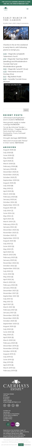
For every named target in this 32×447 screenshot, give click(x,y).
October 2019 (8, 351)
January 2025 (8, 199)
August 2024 (8, 208)
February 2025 (9, 197)
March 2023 (8, 255)
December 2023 (9, 230)
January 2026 (8, 169)
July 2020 (7, 329)
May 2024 (7, 216)
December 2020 (9, 315)
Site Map (6, 420)
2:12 (4, 59)
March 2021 (7, 307)
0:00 (5, 54)
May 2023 (7, 249)
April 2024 (7, 219)
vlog (18, 23)
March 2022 (8, 282)
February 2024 (9, 224)
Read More (27, 444)
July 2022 (7, 271)
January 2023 (8, 260)
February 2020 (9, 343)
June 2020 (7, 332)
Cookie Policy (7, 418)
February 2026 (9, 166)
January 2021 (8, 313)
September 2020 (10, 324)
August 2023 (8, 241)
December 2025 (9, 172)
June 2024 (7, 213)
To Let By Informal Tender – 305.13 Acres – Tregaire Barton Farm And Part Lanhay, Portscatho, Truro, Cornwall (15, 130)
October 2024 (8, 202)
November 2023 (9, 233)
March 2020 (8, 340)
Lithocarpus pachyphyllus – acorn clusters (14, 119)
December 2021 (9, 291)
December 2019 (9, 346)
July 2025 (7, 186)
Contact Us (6, 410)
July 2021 (6, 299)
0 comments (24, 23)
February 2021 (9, 310)
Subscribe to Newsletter (11, 414)
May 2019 (7, 362)
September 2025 (10, 180)
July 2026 (7, 153)
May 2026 (7, 158)
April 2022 (7, 279)
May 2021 (7, 302)
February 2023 (9, 257)
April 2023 (7, 252)
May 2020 (7, 335)
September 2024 (10, 205)
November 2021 (9, 293)
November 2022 (9, 263)
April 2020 (7, 337)
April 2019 (7, 365)
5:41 (4, 77)
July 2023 (7, 244)
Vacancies (6, 412)
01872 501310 (7, 400)
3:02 (4, 69)
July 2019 (7, 357)
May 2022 (7, 277)
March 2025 (8, 194)
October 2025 (8, 177)
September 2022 (10, 268)
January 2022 (8, 288)
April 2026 (7, 161)
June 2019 (7, 360)
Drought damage (10, 138)
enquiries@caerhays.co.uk (12, 402)
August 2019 (8, 354)
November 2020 (9, 318)
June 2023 (7, 246)
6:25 (4, 79)
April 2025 (7, 191)
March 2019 (8, 368)
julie (6, 23)
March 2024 (8, 222)
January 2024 (8, 227)
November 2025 (9, 175)
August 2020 (8, 326)
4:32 (5, 72)
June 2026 (7, 155)
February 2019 (9, 371)
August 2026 (8, 150)
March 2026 (8, 164)
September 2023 (10, 238)
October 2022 (8, 266)
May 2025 (7, 188)
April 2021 (7, 304)
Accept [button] (21, 444)
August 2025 (8, 183)
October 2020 (8, 321)
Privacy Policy (7, 417)
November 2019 (9, 348)
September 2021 (9, 296)
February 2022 (9, 285)
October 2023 (8, 235)
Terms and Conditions (10, 415)
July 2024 (7, 211)
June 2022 (7, 274)
